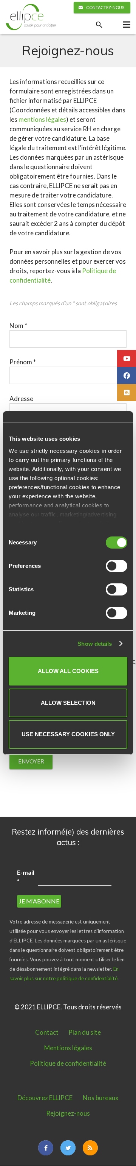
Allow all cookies (68, 671)
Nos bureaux (101, 1098)
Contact (47, 1032)
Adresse (21, 399)
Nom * (18, 326)
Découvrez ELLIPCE (45, 1098)
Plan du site (84, 1032)
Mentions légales (68, 1048)
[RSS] (90, 1147)
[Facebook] (45, 1147)
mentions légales (42, 119)
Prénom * (22, 362)
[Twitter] (68, 1147)
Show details (94, 644)
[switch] (116, 566)
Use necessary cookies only (68, 734)
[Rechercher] (99, 24)
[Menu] (126, 24)
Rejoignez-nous (68, 1113)
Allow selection (68, 703)
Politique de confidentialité (68, 1063)
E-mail (25, 876)
